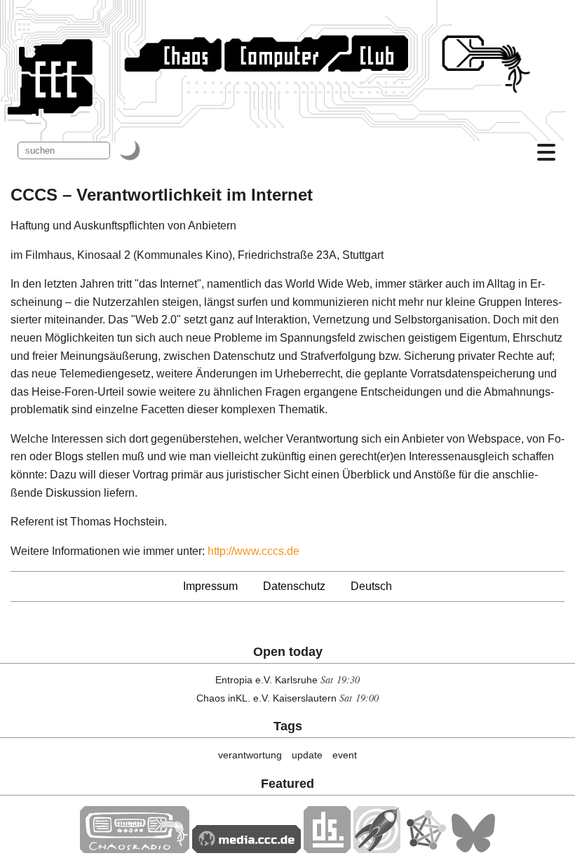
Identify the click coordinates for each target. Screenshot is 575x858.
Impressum (210, 586)
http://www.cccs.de (253, 551)
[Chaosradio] (134, 849)
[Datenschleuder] (327, 849)
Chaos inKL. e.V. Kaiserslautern (266, 698)
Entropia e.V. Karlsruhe (266, 679)
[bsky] (473, 849)
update (307, 754)
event (344, 754)
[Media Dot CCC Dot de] (246, 849)
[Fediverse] (425, 849)
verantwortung (250, 754)
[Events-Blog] (376, 849)
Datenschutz (294, 586)
